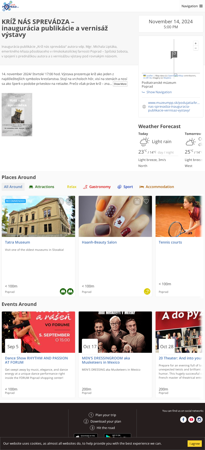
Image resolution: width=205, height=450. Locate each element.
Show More (120, 84)
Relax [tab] (71, 186)
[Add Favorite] (69, 201)
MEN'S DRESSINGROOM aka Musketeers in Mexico (106, 360)
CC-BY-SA (147, 78)
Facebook (183, 419)
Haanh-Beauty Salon (99, 242)
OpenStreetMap (175, 75)
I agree (195, 443)
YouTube (191, 419)
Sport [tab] (128, 186)
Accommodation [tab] (160, 186)
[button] (195, 43)
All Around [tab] (13, 186)
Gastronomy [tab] (100, 186)
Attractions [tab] (44, 186)
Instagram (199, 419)
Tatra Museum (17, 242)
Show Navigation (159, 92)
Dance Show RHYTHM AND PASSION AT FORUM (36, 360)
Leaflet (149, 75)
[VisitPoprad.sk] (10, 6)
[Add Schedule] (60, 201)
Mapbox (167, 78)
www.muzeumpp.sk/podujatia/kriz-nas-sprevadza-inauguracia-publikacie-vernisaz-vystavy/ (174, 106)
